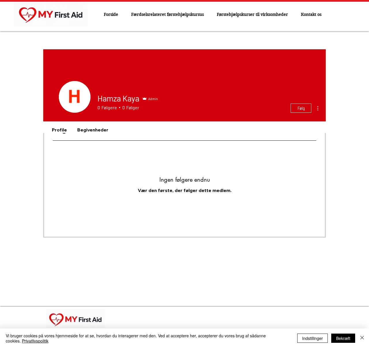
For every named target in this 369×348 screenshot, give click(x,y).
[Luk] (362, 338)
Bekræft (343, 338)
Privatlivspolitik (35, 341)
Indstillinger (312, 338)
